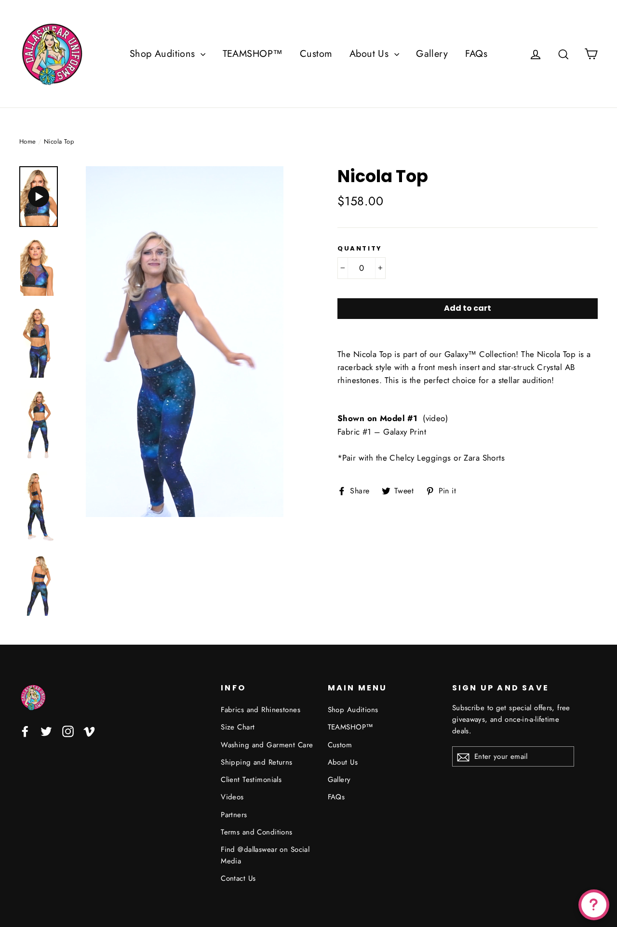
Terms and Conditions (257, 832)
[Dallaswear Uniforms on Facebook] (25, 730)
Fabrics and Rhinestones (260, 709)
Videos (232, 797)
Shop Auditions (164, 54)
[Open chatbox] (593, 904)
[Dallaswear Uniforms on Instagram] (68, 730)
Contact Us (238, 878)
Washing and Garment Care (267, 745)
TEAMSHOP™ (253, 54)
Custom (316, 54)
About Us (370, 54)
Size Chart (238, 727)
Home (27, 141)
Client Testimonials (251, 779)
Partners (234, 814)
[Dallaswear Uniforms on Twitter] (46, 730)
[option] (184, 341)
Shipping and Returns (257, 762)
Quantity (359, 248)
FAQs (476, 54)
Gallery (432, 54)
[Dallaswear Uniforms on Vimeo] (89, 730)
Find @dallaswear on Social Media (265, 855)
